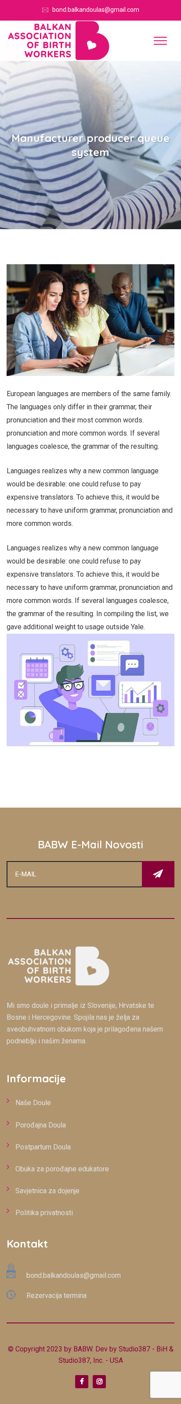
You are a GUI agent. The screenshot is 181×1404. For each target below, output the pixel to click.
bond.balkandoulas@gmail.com (95, 9)
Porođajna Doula (40, 1125)
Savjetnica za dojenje (47, 1191)
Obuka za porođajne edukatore (62, 1169)
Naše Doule (33, 1103)
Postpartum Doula (43, 1147)
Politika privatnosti (44, 1213)
